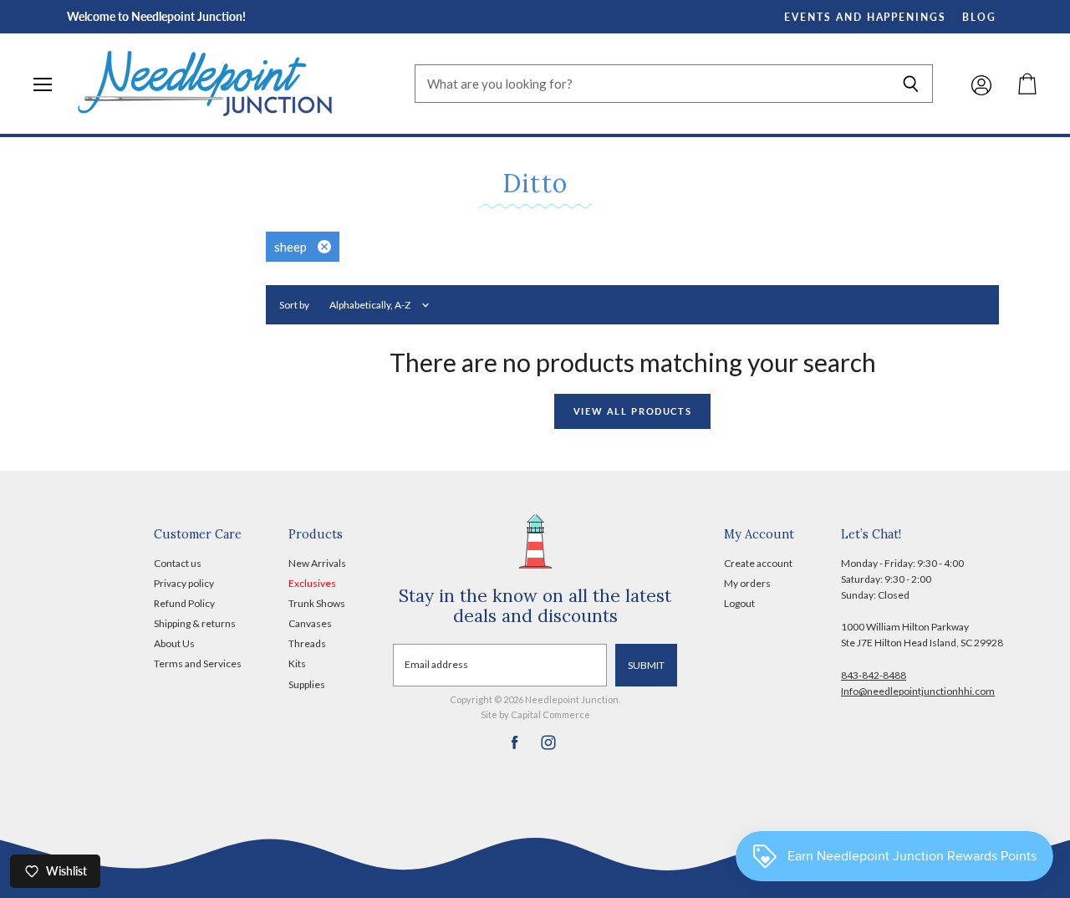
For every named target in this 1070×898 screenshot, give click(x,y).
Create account (758, 563)
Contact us (177, 563)
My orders (747, 583)
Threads (307, 643)
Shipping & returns (195, 623)
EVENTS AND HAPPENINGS (865, 17)
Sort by (294, 305)
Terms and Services (198, 663)
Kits (297, 663)
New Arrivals (317, 563)
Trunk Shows (316, 603)
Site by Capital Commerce (535, 714)
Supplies (306, 684)
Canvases (310, 623)
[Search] (911, 83)
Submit (646, 665)
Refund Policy (184, 603)
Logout (739, 603)
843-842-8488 (873, 675)
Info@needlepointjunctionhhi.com (918, 691)
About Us (174, 643)
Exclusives (312, 583)
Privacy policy (184, 583)
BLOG (979, 17)
